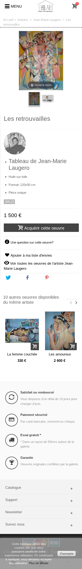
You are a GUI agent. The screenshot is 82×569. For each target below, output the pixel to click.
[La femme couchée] (22, 331)
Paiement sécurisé (33, 415)
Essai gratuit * (30, 435)
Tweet (16, 278)
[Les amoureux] (60, 331)
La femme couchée (22, 354)
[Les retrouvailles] (34, 99)
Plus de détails (38, 563)
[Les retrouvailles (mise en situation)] (48, 99)
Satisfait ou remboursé (37, 392)
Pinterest (57, 278)
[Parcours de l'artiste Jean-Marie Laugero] (41, 142)
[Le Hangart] (45, 6)
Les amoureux (60, 354)
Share (35, 278)
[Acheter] (35, 346)
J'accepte (66, 553)
